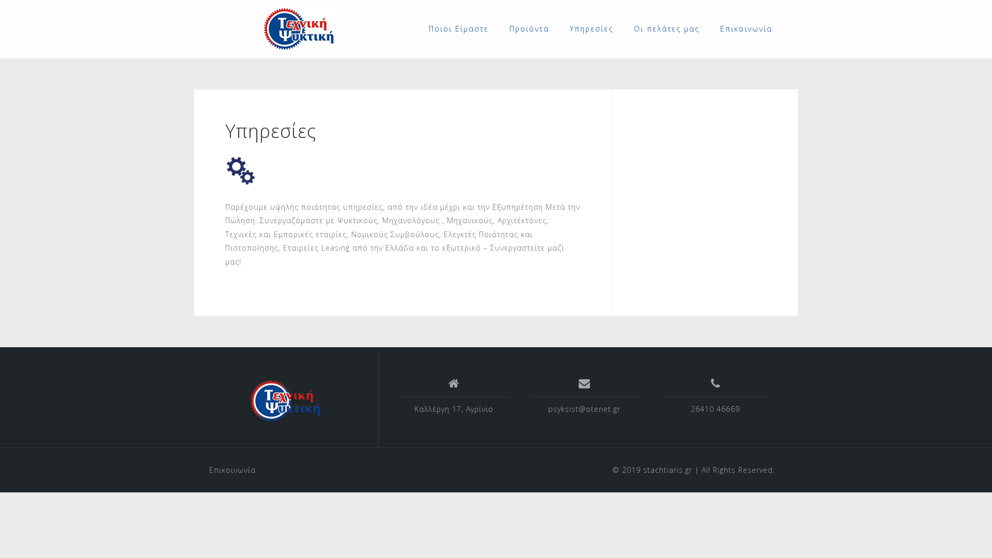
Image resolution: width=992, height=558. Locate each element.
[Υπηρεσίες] (240, 170)
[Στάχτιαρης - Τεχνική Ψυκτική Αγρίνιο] (286, 401)
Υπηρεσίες (591, 29)
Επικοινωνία (746, 29)
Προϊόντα (529, 29)
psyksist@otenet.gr (584, 409)
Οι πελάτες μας (667, 29)
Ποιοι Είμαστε (459, 29)
